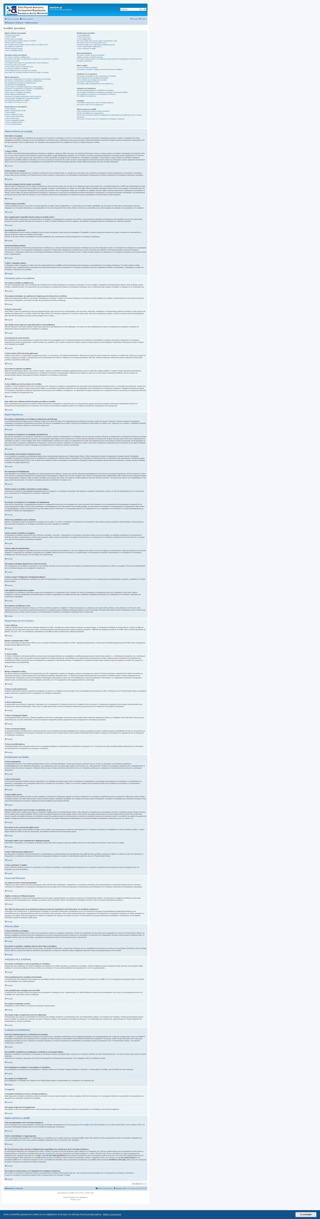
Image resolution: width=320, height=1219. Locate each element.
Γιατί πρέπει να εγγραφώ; (12, 35)
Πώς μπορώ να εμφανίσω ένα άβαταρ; (16, 68)
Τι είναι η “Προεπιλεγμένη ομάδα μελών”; (89, 46)
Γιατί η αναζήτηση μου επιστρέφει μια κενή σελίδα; (92, 80)
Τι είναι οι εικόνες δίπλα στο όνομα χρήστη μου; (19, 66)
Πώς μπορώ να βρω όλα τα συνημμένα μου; (90, 104)
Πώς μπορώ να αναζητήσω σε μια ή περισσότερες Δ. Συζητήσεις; (96, 76)
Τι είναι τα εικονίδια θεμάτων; (13, 124)
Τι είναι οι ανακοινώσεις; (12, 118)
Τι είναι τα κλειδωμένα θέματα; (14, 122)
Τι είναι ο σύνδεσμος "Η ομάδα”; (86, 48)
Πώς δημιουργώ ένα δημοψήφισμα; (15, 85)
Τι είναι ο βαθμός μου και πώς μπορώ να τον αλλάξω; (21, 70)
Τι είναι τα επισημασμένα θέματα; (14, 120)
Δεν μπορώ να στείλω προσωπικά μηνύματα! (90, 55)
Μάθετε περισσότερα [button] (112, 1214)
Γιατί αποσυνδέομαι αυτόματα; (14, 48)
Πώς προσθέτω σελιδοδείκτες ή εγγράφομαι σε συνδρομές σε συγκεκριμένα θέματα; (102, 92)
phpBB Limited (89, 1125)
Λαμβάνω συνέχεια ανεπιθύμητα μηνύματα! (90, 57)
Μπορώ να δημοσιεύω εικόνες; (14, 114)
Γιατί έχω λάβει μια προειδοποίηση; (15, 94)
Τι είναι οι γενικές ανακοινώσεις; (14, 116)
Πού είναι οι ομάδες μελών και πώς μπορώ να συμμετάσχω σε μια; (97, 41)
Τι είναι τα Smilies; (10, 112)
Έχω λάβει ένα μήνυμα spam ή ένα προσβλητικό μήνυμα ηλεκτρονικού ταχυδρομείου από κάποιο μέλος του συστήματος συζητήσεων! (109, 60)
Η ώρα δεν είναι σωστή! (12, 61)
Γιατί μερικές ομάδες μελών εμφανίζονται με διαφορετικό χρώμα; (96, 44)
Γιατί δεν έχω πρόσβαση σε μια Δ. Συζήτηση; (18, 90)
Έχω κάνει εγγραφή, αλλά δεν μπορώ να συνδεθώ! (20, 41)
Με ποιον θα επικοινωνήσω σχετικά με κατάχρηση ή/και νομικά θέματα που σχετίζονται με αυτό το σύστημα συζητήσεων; (109, 116)
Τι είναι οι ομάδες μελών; (84, 39)
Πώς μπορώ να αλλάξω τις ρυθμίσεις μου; (17, 57)
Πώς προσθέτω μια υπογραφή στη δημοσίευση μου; (20, 83)
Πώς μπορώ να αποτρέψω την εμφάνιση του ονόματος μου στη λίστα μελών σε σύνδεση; (32, 59)
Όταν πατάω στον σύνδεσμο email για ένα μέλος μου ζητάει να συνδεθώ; (27, 72)
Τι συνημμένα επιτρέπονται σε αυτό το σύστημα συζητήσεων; (95, 102)
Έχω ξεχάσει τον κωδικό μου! (14, 46)
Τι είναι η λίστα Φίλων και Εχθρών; (87, 67)
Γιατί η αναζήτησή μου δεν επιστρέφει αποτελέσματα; (93, 78)
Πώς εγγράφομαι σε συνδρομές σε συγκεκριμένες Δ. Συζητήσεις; (96, 94)
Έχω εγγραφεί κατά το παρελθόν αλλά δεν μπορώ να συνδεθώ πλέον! (26, 44)
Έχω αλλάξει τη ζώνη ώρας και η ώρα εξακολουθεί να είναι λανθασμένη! (26, 63)
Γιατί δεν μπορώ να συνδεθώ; (14, 42)
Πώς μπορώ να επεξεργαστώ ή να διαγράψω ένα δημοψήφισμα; (24, 88)
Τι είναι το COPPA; (10, 37)
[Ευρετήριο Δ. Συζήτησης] (27, 10)
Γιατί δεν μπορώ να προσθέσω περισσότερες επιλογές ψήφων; (24, 86)
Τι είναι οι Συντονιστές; (83, 37)
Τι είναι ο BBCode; (10, 108)
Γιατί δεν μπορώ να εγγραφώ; (14, 39)
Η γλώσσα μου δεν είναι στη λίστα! (15, 65)
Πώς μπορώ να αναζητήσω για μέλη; (88, 82)
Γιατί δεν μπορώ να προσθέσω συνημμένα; (18, 92)
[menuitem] (26, 18)
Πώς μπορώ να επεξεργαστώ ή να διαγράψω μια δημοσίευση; (23, 81)
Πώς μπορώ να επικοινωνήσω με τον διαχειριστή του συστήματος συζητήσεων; (101, 119)
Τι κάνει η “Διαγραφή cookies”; (14, 50)
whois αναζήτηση (47, 1153)
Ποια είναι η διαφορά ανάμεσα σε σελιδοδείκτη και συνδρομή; (95, 90)
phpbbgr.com (84, 1197)
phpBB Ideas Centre (19, 1140)
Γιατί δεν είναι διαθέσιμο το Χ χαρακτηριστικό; (90, 113)
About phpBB (39, 1127)
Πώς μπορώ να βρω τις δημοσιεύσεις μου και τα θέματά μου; (95, 83)
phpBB (20, 344)
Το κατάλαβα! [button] (306, 1215)
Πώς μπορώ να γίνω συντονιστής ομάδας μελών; (92, 42)
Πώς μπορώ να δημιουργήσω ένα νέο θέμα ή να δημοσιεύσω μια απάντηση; (28, 79)
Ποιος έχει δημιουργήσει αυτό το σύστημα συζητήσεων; (93, 111)
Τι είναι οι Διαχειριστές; (83, 35)
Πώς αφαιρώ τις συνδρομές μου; (86, 96)
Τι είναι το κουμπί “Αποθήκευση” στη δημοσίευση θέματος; (22, 98)
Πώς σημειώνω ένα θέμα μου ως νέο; (16, 102)
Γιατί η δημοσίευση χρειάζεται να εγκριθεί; (17, 100)
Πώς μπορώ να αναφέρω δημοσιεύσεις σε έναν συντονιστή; (23, 96)
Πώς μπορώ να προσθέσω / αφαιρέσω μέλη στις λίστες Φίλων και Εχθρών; (100, 69)
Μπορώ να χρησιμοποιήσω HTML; (15, 110)
